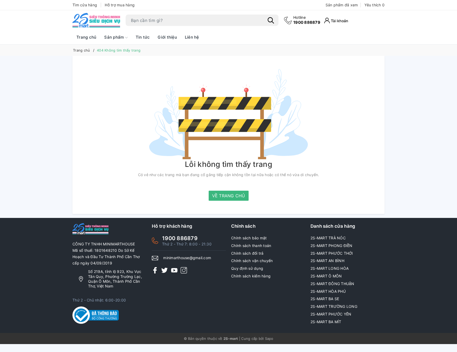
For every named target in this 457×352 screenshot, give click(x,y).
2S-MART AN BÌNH (327, 260)
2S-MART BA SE (324, 298)
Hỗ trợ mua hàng (120, 5)
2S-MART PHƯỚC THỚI (331, 253)
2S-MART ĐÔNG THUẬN (332, 283)
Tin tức (143, 37)
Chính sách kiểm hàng (251, 276)
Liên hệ (192, 37)
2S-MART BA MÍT (325, 321)
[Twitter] (164, 270)
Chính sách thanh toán (251, 245)
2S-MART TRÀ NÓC (328, 238)
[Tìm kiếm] (271, 20)
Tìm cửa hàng (84, 5)
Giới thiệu (167, 37)
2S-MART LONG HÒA (329, 268)
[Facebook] (155, 270)
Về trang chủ (228, 195)
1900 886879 (306, 20)
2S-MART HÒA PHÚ (328, 291)
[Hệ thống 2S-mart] (96, 20)
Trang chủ (86, 37)
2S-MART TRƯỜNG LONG (333, 306)
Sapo (269, 338)
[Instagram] (184, 270)
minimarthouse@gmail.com (187, 257)
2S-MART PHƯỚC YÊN (330, 314)
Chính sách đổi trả (247, 253)
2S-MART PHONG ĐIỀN (331, 245)
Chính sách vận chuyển (252, 260)
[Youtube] (174, 270)
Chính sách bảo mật (249, 238)
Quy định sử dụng (247, 268)
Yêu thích (374, 5)
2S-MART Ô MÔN (326, 276)
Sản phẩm (114, 37)
